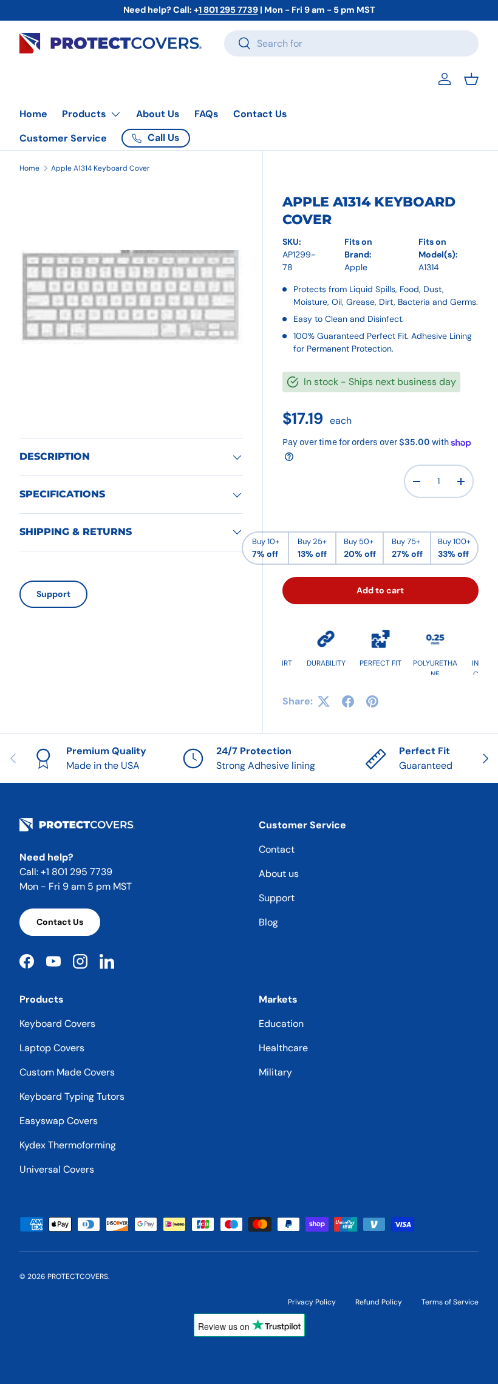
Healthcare (283, 1047)
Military (275, 1072)
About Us (158, 113)
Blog (268, 922)
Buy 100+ (454, 547)
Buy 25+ (312, 547)
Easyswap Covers (58, 1120)
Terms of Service (450, 1302)
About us (279, 873)
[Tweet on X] (324, 701)
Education (281, 1023)
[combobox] (351, 43)
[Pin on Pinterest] (372, 701)
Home (33, 113)
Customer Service (63, 138)
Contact (277, 849)
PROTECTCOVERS (77, 1276)
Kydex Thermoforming (67, 1145)
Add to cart (380, 590)
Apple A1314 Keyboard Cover (100, 168)
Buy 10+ (265, 547)
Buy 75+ (407, 547)
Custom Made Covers (67, 1072)
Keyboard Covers (57, 1023)
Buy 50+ (360, 547)
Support (53, 593)
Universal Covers (56, 1169)
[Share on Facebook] (348, 701)
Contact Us (260, 113)
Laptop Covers (51, 1047)
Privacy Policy (312, 1302)
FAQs (206, 113)
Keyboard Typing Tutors (71, 1096)
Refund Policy (378, 1302)
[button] (471, 79)
